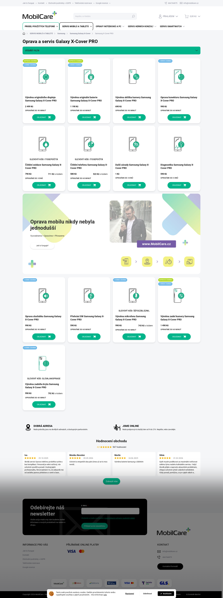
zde (105, 595)
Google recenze (102, 3)
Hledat (133, 16)
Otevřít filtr (32, 50)
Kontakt (41, 3)
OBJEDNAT (41, 117)
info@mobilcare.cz (169, 551)
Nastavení (129, 593)
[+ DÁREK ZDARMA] (179, 78)
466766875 (172, 3)
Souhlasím (167, 594)
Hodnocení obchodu (111, 441)
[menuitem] (41, 26)
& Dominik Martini (193, 594)
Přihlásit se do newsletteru (94, 526)
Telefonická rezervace (83, 3)
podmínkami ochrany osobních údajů (120, 518)
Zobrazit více (111, 481)
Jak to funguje (28, 3)
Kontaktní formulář (170, 566)
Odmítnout (147, 594)
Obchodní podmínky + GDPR (59, 3)
